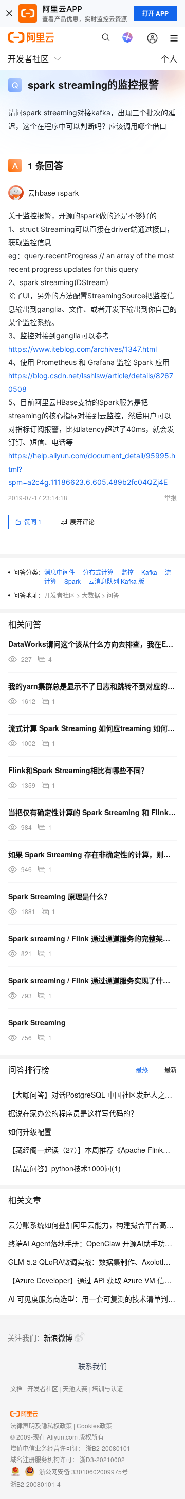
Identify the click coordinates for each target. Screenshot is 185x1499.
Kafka (149, 572)
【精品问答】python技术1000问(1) (64, 1168)
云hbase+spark (53, 193)
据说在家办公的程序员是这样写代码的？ (73, 1113)
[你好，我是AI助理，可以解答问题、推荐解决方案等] (127, 37)
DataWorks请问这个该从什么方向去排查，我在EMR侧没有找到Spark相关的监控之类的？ (92, 644)
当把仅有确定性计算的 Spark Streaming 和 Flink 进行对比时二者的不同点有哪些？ (92, 812)
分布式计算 (98, 572)
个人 (169, 59)
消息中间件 (59, 572)
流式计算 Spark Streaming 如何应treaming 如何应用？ (92, 728)
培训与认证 (107, 1388)
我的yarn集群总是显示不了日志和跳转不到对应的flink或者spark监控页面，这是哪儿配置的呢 (92, 686)
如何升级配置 (29, 1131)
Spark (72, 581)
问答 (113, 595)
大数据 (91, 595)
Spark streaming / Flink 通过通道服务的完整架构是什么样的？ (92, 938)
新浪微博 (58, 1337)
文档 (16, 1388)
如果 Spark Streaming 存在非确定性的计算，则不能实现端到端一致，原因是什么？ (92, 854)
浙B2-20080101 (108, 1448)
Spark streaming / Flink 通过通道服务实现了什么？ (92, 980)
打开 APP (155, 13)
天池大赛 (75, 1388)
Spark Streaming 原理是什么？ (59, 896)
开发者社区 (59, 595)
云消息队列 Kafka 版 (116, 581)
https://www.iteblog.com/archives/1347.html (82, 349)
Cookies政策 (94, 1425)
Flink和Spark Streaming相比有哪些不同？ (78, 770)
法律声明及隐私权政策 (41, 1425)
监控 (127, 572)
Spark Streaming (37, 1022)
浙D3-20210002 (102, 1459)
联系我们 (92, 1366)
